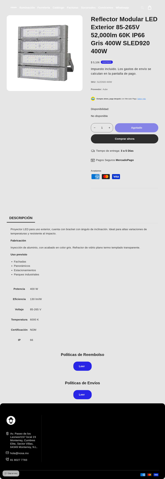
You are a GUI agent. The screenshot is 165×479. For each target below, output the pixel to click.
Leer (82, 366)
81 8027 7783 (18, 459)
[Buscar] (142, 7)
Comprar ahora (124, 138)
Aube (105, 89)
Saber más (141, 98)
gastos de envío (135, 69)
